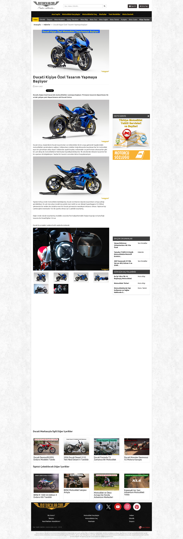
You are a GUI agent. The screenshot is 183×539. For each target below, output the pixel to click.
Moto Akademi (59, 20)
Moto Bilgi (84, 20)
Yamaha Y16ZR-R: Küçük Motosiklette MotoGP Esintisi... (123, 254)
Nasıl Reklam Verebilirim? (51, 521)
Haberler (47, 25)
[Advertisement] (131, 72)
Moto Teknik (114, 20)
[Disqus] (91, 331)
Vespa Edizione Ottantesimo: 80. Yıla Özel (122, 245)
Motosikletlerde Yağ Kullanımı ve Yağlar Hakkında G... (122, 290)
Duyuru (49, 20)
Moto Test (93, 20)
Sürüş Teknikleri (72, 20)
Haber (35, 20)
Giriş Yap (144, 6)
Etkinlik (42, 20)
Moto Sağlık (103, 20)
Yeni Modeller (142, 243)
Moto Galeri (133, 20)
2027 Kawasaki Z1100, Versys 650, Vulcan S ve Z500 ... (123, 263)
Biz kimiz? (51, 515)
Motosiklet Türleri (121, 283)
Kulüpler (124, 20)
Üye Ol (133, 6)
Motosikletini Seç (91, 518)
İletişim (51, 518)
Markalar (91, 521)
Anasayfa (37, 25)
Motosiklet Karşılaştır (91, 515)
